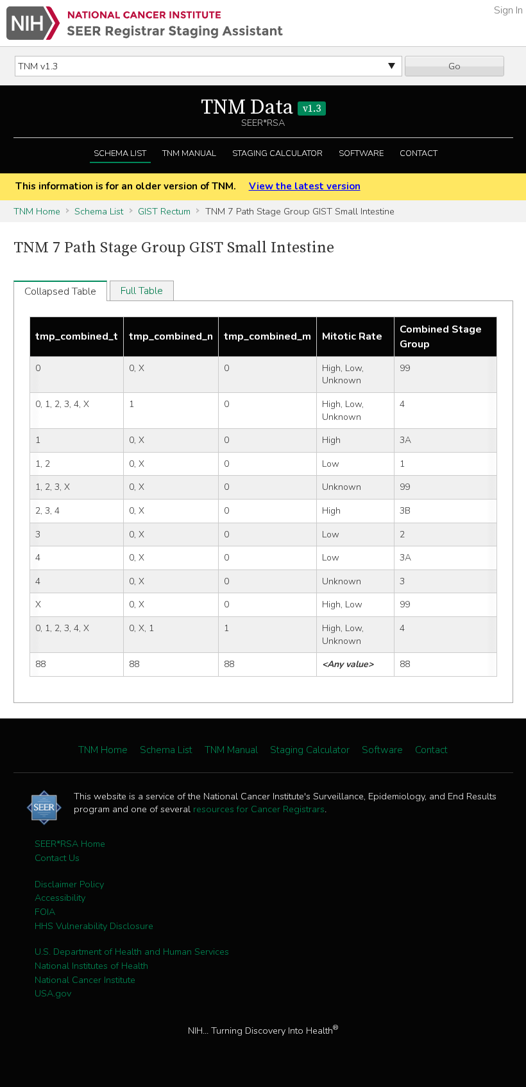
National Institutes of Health (91, 965)
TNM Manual (189, 153)
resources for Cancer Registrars (259, 809)
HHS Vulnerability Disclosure (94, 925)
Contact (418, 153)
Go (454, 66)
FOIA (45, 911)
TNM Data (261, 108)
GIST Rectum (164, 211)
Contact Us (57, 857)
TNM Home (36, 211)
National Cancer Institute (85, 979)
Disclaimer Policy (69, 884)
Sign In (508, 10)
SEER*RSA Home (70, 843)
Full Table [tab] (142, 291)
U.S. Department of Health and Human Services (132, 951)
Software (361, 153)
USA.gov (53, 993)
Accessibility (60, 897)
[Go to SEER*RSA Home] (144, 23)
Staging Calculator (277, 153)
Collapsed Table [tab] (60, 291)
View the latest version (304, 186)
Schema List (120, 153)
